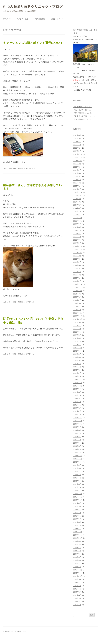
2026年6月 (77, 138)
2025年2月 (77, 186)
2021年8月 (77, 297)
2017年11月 (77, 421)
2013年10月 (77, 576)
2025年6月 (77, 173)
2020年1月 (77, 344)
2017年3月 (77, 446)
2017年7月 (77, 433)
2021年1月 (77, 309)
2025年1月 (77, 189)
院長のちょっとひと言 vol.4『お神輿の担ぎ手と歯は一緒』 (33, 320)
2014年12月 (77, 532)
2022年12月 (77, 246)
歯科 (14, 168)
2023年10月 (77, 221)
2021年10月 (77, 290)
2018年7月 (77, 395)
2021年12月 (77, 284)
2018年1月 (77, 414)
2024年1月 (77, 214)
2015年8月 (77, 506)
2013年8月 (77, 582)
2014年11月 (77, 535)
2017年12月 (77, 417)
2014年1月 (77, 566)
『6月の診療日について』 (83, 119)
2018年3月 (77, 408)
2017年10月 (77, 424)
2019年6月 (77, 360)
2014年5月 (77, 554)
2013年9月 (77, 579)
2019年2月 (77, 373)
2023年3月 (77, 240)
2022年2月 (77, 278)
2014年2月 (77, 563)
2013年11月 (77, 573)
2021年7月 (77, 300)
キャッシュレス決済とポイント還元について (33, 43)
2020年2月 (77, 341)
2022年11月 (77, 249)
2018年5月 (77, 401)
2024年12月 (77, 192)
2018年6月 (77, 398)
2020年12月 (77, 313)
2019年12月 (77, 348)
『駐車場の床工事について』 (84, 116)
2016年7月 (77, 471)
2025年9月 (77, 164)
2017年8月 (77, 430)
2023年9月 (77, 224)
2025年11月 (77, 157)
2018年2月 (77, 411)
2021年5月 (77, 303)
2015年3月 (77, 522)
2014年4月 (77, 557)
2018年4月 (77, 405)
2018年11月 (77, 382)
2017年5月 (77, 440)
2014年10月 (77, 538)
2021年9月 (77, 294)
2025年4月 (77, 179)
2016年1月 (77, 490)
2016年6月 (77, 474)
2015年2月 (77, 525)
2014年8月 (77, 544)
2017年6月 (77, 436)
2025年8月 (77, 167)
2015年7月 (77, 509)
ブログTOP (7, 19)
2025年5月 (77, 176)
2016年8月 (77, 468)
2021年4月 (77, 306)
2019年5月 (77, 363)
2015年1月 (77, 528)
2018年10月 (77, 386)
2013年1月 (77, 604)
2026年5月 (77, 141)
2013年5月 (77, 592)
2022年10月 (77, 252)
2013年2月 (77, 601)
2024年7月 (77, 202)
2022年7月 (77, 262)
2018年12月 (77, 379)
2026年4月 (77, 145)
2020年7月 (77, 329)
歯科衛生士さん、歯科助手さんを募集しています (32, 186)
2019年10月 (77, 351)
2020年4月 (77, 335)
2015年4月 (77, 519)
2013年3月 (77, 598)
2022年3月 (77, 275)
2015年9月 (77, 503)
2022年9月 (77, 256)
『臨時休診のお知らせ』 (82, 110)
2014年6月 (77, 551)
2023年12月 (77, 217)
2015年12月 (77, 493)
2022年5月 (77, 268)
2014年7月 (77, 547)
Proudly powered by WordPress (14, 631)
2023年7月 (77, 230)
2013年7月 (77, 585)
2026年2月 (77, 148)
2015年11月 (77, 497)
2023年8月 (77, 227)
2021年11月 (77, 287)
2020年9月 (77, 322)
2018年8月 (77, 392)
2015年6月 (77, 512)
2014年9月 (77, 541)
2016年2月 (77, 487)
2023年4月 (77, 237)
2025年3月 (77, 183)
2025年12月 (77, 154)
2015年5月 (77, 516)
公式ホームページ (57, 19)
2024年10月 (77, 195)
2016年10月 (77, 462)
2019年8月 (77, 357)
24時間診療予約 (39, 19)
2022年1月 (77, 281)
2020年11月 (77, 316)
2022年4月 (77, 271)
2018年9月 (77, 389)
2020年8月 (77, 325)
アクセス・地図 (22, 19)
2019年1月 (77, 376)
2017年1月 (77, 452)
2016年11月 (77, 459)
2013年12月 (77, 570)
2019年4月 (77, 367)
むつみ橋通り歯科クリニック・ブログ (33, 6)
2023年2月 (77, 243)
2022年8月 (77, 259)
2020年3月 (77, 338)
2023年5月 (77, 233)
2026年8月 (77, 135)
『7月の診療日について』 (83, 113)
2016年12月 (77, 455)
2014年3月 (77, 560)
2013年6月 (77, 589)
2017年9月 (77, 427)
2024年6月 (77, 205)
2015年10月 (77, 500)
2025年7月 (77, 170)
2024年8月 (77, 198)
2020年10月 (77, 319)
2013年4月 (77, 595)
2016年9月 (77, 465)
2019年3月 (77, 370)
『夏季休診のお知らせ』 (82, 106)
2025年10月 (77, 160)
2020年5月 (77, 332)
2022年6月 (77, 265)
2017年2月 (77, 449)
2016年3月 (77, 484)
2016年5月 (77, 478)
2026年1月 (77, 151)
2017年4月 (77, 443)
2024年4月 (77, 211)
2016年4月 (77, 481)
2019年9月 (77, 354)
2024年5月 (77, 208)
